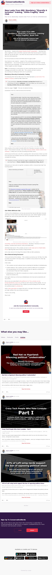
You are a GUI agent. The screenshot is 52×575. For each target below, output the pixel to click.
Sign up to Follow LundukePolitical (40, 2)
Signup (32, 530)
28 (8, 446)
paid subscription (12, 288)
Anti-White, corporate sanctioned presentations (16, 243)
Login (19, 530)
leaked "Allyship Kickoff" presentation (28, 51)
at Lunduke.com (19, 286)
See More (26, 505)
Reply (49, 391)
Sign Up (26, 311)
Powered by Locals (26, 570)
